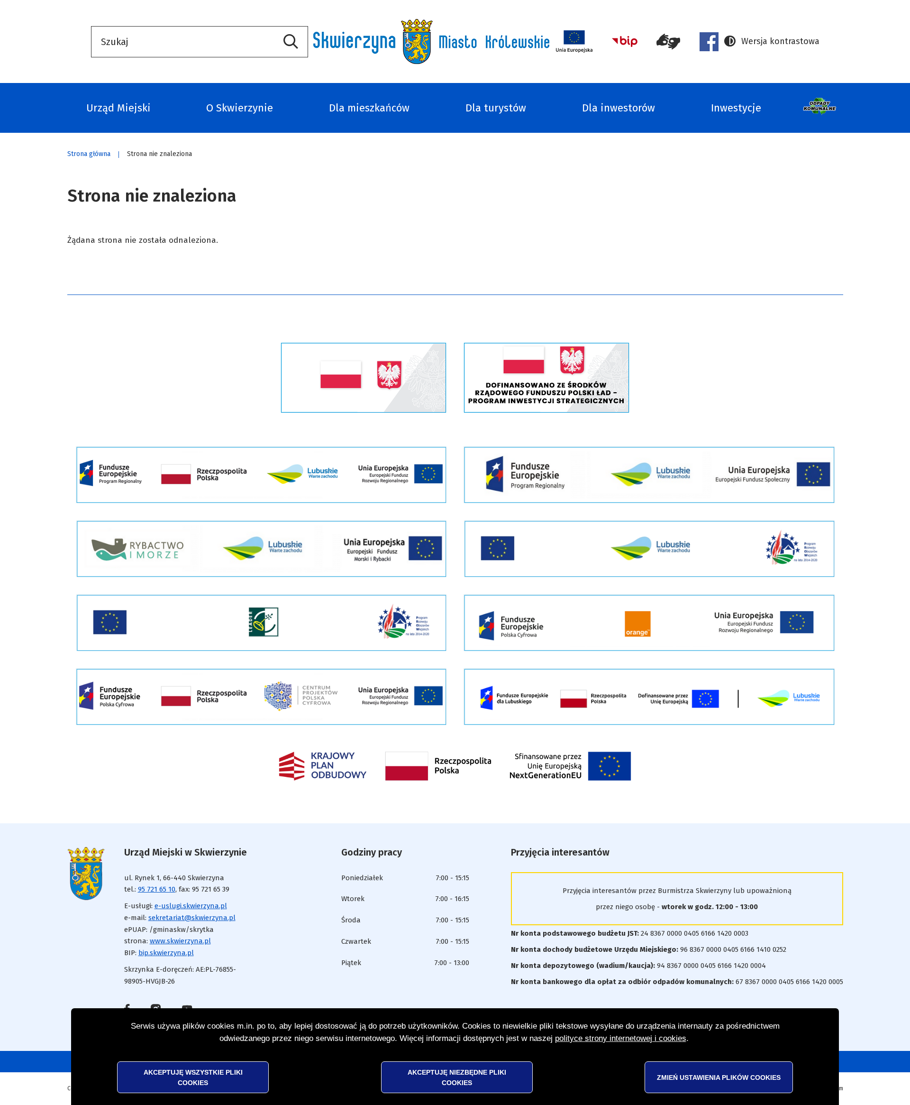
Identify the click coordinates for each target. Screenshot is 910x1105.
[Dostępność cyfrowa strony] (668, 42)
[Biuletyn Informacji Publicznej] (624, 41)
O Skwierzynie (239, 107)
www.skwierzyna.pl (180, 941)
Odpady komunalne (820, 108)
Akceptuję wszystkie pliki (193, 1077)
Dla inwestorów (618, 107)
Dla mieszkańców (369, 107)
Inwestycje (736, 107)
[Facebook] (709, 41)
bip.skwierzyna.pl (166, 952)
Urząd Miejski (118, 107)
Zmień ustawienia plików (719, 1077)
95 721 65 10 (156, 889)
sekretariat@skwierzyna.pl (192, 917)
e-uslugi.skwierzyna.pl (191, 906)
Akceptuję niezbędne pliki (457, 1077)
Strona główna (88, 154)
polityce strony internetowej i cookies (620, 1038)
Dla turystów (495, 107)
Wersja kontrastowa (771, 42)
